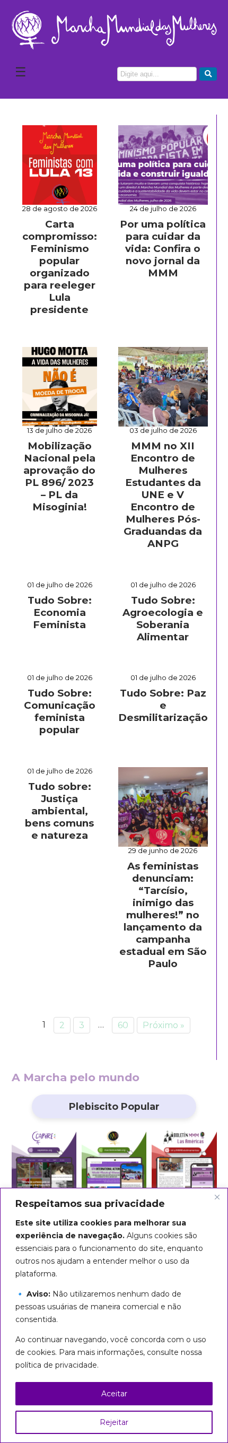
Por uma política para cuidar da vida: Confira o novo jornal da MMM (163, 248)
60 (123, 1025)
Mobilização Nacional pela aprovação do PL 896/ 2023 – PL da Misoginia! (59, 476)
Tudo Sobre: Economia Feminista (60, 612)
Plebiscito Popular (114, 1106)
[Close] (217, 1196)
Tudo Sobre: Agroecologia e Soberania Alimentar (162, 618)
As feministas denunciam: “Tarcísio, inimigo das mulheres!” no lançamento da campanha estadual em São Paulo (163, 915)
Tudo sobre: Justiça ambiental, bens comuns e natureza (59, 810)
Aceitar (114, 1393)
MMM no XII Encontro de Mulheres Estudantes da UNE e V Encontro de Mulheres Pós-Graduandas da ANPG (163, 495)
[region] (114, 1315)
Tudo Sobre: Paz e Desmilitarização (163, 705)
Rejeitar (114, 1422)
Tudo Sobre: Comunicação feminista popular (59, 711)
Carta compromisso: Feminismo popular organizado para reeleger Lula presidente (59, 267)
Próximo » (164, 1025)
